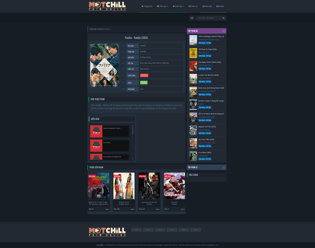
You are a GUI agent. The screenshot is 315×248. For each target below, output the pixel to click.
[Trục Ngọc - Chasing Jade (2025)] (193, 156)
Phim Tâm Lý (156, 63)
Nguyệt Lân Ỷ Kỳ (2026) (207, 127)
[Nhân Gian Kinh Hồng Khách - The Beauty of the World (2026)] (193, 92)
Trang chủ (147, 6)
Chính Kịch (165, 63)
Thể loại (162, 6)
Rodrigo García (145, 57)
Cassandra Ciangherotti (112, 157)
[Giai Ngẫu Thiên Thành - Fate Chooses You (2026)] (193, 66)
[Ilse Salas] (96, 145)
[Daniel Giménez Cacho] (96, 131)
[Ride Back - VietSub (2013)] (174, 185)
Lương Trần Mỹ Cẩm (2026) (208, 75)
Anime (221, 6)
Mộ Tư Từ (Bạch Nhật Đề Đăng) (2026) (212, 114)
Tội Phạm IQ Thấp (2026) (207, 49)
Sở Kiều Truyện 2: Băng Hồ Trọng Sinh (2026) (215, 101)
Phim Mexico (144, 69)
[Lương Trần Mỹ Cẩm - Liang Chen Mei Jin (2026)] (193, 79)
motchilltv (99, 245)
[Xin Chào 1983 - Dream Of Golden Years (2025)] (193, 143)
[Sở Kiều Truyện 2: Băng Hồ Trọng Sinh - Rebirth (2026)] (193, 104)
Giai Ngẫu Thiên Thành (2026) (209, 62)
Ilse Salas (106, 142)
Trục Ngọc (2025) (204, 152)
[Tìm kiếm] (223, 18)
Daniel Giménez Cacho (111, 128)
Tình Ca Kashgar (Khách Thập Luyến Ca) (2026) (216, 36)
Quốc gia (178, 6)
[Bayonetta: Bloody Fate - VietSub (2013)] (149, 185)
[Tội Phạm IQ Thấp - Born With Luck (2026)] (193, 53)
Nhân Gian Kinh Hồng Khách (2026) (211, 88)
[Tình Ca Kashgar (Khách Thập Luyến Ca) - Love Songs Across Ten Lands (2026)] (193, 40)
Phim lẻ (194, 6)
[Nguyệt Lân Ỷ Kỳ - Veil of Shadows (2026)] (193, 130)
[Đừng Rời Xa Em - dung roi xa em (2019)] (124, 185)
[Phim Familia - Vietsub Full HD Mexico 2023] (107, 6)
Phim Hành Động (146, 63)
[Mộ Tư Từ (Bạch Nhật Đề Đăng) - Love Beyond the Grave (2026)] (193, 117)
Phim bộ (208, 6)
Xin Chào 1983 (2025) (206, 139)
